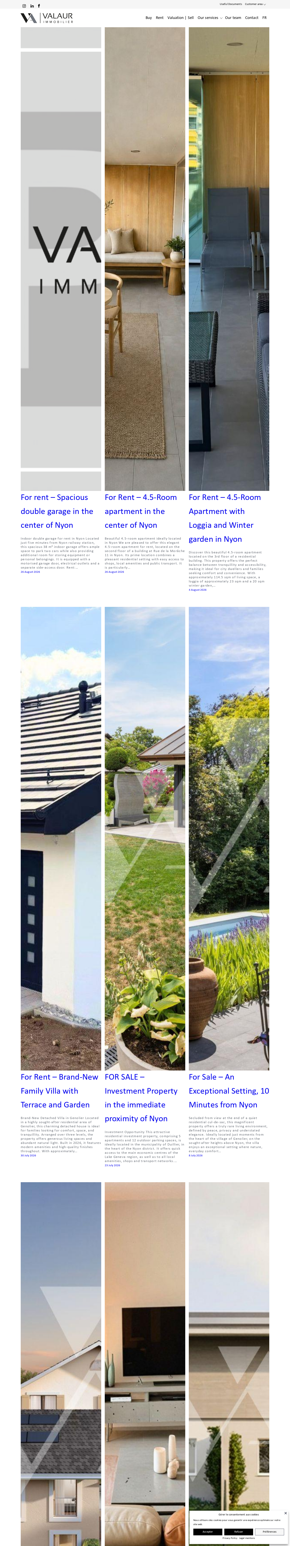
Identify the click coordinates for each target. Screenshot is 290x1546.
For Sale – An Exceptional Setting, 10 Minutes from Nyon (229, 1091)
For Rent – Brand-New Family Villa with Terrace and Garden (59, 1091)
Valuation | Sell (180, 18)
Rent (160, 18)
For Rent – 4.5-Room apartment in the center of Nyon (141, 511)
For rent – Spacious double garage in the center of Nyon (57, 511)
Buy (149, 18)
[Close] (286, 1513)
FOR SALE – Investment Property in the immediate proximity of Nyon (141, 1098)
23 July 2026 (112, 1165)
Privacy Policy (230, 1538)
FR (264, 18)
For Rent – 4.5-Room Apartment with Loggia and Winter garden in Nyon (225, 518)
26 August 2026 (30, 572)
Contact (251, 18)
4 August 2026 (198, 590)
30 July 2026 (28, 1155)
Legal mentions (247, 1538)
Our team (233, 18)
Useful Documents (231, 4)
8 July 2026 (196, 1155)
